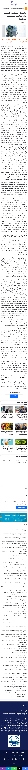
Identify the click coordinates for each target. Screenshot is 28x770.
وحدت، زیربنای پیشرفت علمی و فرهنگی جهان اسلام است (13, 681)
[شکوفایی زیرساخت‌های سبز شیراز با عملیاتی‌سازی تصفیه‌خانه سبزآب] (21, 426)
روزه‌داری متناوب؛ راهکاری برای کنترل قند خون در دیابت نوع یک (7, 448)
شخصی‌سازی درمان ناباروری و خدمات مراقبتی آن (15, 690)
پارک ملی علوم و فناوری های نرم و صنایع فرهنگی (16, 712)
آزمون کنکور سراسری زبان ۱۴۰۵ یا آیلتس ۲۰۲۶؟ (16, 603)
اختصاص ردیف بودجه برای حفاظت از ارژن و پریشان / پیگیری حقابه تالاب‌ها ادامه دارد (14, 674)
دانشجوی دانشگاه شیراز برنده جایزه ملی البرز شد (15, 684)
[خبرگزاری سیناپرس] (14, 3)
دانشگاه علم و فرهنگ (22, 715)
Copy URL (14, 396)
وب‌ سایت (25, 495)
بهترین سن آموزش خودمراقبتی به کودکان (17, 555)
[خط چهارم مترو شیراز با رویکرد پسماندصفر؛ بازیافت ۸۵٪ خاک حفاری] (21, 409)
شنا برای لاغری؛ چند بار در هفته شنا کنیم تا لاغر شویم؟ (14, 605)
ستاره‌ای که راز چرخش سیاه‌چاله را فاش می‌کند (16, 571)
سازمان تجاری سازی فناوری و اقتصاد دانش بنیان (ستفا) (15, 713)
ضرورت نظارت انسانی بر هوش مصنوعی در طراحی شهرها (13, 634)
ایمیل (25, 488)
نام (26, 482)
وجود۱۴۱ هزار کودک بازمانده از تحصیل (18, 590)
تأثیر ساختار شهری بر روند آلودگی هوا (18, 564)
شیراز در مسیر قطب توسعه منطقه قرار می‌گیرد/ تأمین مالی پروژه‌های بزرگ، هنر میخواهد (7, 417)
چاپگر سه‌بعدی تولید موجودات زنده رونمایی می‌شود (15, 573)
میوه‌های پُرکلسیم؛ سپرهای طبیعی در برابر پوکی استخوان (7, 432)
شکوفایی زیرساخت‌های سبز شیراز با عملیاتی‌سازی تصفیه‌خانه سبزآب (21, 432)
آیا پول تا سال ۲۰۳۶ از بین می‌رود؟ (18, 697)
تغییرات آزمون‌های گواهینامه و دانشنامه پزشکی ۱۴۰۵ (14, 620)
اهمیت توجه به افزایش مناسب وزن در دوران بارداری (14, 562)
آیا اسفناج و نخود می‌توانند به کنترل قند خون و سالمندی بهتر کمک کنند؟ (21, 448)
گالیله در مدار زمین (22, 655)
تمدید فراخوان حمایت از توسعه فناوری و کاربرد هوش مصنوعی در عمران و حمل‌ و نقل (14, 593)
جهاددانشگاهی (24, 710)
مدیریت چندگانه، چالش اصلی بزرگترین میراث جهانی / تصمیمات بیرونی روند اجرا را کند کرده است (14, 687)
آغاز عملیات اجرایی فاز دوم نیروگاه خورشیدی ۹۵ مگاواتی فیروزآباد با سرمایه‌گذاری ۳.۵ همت (14, 666)
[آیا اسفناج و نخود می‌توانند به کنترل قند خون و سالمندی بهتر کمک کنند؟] (21, 442)
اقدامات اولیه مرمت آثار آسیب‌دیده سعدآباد (16, 596)
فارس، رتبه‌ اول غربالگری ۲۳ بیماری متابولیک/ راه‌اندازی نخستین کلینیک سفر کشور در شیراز (14, 678)
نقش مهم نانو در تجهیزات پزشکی (19, 653)
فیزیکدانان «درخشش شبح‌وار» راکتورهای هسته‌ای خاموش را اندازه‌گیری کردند (15, 612)
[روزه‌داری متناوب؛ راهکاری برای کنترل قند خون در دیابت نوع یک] (7, 442)
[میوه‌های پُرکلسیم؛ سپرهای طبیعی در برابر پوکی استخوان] (7, 426)
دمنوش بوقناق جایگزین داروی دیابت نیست (16, 575)
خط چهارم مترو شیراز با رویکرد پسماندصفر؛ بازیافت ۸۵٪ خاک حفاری (21, 416)
